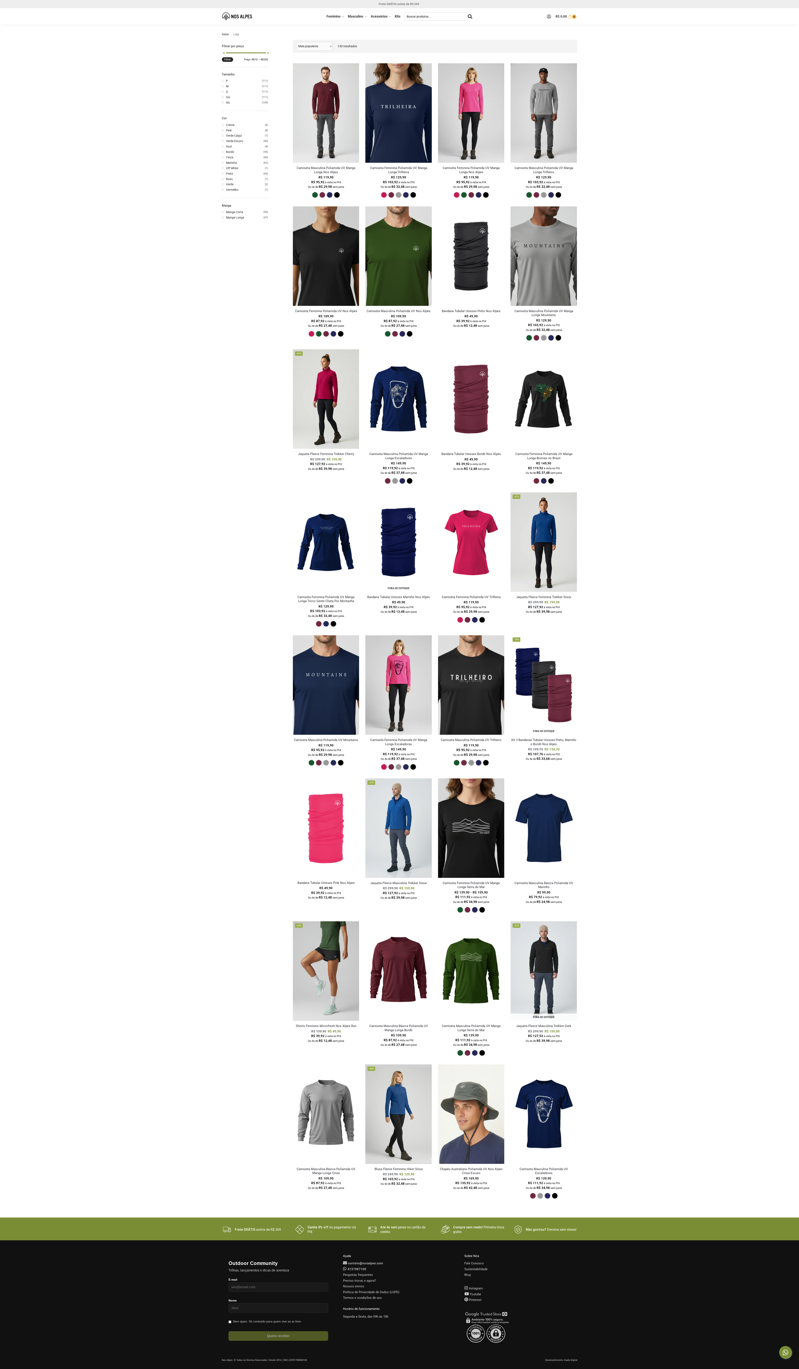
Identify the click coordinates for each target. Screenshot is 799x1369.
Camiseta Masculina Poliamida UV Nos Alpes (399, 311)
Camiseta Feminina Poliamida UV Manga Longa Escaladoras (398, 742)
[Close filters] (269, 42)
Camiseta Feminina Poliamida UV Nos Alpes (326, 311)
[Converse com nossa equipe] (785, 1352)
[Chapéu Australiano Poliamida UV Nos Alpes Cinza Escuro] (471, 1114)
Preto (229, 173)
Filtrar (227, 59)
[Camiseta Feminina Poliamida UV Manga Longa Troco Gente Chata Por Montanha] (326, 542)
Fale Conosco (474, 1263)
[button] (566, 16)
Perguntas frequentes (358, 1275)
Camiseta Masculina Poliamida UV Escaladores (544, 1171)
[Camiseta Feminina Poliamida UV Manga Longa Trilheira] (398, 113)
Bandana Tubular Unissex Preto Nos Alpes (471, 311)
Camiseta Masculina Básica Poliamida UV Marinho (543, 885)
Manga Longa (235, 217)
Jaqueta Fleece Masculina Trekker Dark (543, 1026)
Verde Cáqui (234, 135)
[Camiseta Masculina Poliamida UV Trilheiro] (471, 685)
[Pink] (384, 195)
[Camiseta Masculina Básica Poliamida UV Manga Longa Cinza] (326, 1114)
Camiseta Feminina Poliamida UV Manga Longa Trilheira (398, 170)
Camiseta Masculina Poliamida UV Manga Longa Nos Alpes (326, 170)
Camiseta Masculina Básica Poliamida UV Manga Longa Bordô (398, 1028)
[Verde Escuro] (315, 195)
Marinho (231, 162)
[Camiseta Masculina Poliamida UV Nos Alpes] (398, 256)
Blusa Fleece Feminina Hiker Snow (399, 1169)
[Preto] (337, 195)
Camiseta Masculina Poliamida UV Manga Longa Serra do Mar (471, 1028)
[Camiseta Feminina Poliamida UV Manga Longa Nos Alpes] (471, 113)
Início (225, 34)
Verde (230, 184)
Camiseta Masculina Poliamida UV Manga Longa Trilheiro (543, 170)
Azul (229, 146)
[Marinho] (329, 195)
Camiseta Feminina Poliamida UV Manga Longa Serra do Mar (471, 885)
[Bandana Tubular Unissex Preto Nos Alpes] (471, 256)
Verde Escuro (234, 141)
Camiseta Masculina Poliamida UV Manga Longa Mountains (543, 313)
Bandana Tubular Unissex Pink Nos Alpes (326, 883)
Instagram (475, 1288)
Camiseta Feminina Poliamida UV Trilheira (471, 597)
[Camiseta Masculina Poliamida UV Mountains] (326, 685)
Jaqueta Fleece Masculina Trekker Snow (398, 883)
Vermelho (232, 189)
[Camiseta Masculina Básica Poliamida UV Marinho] (544, 828)
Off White (232, 168)
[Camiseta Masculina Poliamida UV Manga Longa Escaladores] (398, 399)
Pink (229, 130)
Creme (230, 125)
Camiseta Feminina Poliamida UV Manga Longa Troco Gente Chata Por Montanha (325, 599)
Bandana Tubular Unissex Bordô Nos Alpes (471, 454)
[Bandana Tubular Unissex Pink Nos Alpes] (326, 828)
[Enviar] (470, 16)
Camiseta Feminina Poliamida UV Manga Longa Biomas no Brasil (543, 456)
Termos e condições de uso (362, 1298)
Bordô (230, 152)
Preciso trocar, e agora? (359, 1281)
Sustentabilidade (476, 1269)
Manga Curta (234, 212)
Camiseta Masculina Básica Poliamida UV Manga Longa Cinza (326, 1171)
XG (228, 102)
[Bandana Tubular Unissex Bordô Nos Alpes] (471, 399)
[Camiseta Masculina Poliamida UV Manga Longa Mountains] (544, 256)
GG (228, 97)
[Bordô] (322, 195)
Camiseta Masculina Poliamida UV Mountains (326, 740)
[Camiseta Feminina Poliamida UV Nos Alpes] (326, 256)
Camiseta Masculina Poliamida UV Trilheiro (471, 740)
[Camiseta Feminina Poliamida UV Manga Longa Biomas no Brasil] (544, 399)
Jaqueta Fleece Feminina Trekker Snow (543, 597)
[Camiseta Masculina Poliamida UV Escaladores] (544, 1114)
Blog (467, 1275)
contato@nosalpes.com (365, 1263)
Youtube (475, 1294)
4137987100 (356, 1269)
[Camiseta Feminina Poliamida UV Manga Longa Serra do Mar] (471, 828)
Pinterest (474, 1300)
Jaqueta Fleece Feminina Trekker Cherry (326, 454)
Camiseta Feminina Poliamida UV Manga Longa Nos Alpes (471, 170)
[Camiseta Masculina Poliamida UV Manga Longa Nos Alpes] (326, 113)
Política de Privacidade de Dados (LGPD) (371, 1292)
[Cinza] (398, 195)
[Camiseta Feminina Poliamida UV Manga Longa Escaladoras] (398, 685)
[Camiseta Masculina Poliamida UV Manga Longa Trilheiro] (544, 113)
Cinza (229, 157)
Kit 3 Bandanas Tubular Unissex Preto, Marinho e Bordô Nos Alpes (543, 742)
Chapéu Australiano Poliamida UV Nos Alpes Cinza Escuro (471, 1171)
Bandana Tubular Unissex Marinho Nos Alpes (398, 597)
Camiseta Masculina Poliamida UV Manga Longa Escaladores (398, 456)
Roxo (229, 179)
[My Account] (548, 16)
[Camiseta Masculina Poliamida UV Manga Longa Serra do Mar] (471, 971)
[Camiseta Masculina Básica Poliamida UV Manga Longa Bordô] (398, 971)
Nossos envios (353, 1286)
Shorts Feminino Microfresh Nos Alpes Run (326, 1026)
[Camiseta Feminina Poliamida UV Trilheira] (471, 542)
